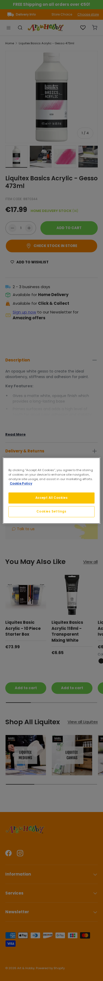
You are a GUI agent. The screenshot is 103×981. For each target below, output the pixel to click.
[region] (52, 490)
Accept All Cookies (51, 498)
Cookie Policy (21, 483)
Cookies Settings (51, 511)
